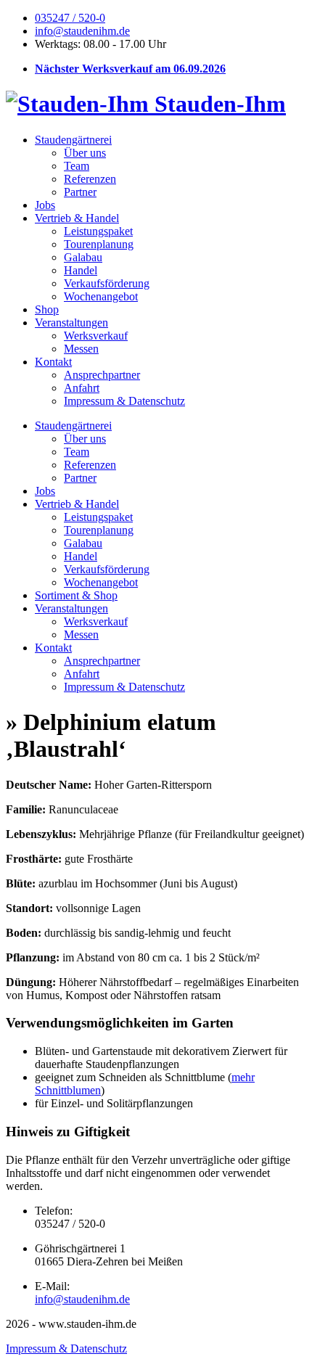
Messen (81, 348)
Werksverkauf (96, 335)
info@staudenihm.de (82, 31)
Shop (47, 309)
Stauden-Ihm (217, 104)
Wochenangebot (101, 296)
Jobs (45, 205)
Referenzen (90, 179)
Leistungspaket (98, 231)
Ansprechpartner (102, 375)
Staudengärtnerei (73, 140)
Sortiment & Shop (76, 595)
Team (76, 166)
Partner (80, 192)
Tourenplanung (99, 244)
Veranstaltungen (71, 322)
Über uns (85, 153)
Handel (80, 270)
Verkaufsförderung (106, 283)
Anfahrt (81, 388)
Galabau (83, 257)
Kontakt (53, 362)
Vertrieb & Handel (77, 218)
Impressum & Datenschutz (124, 401)
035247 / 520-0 (70, 18)
